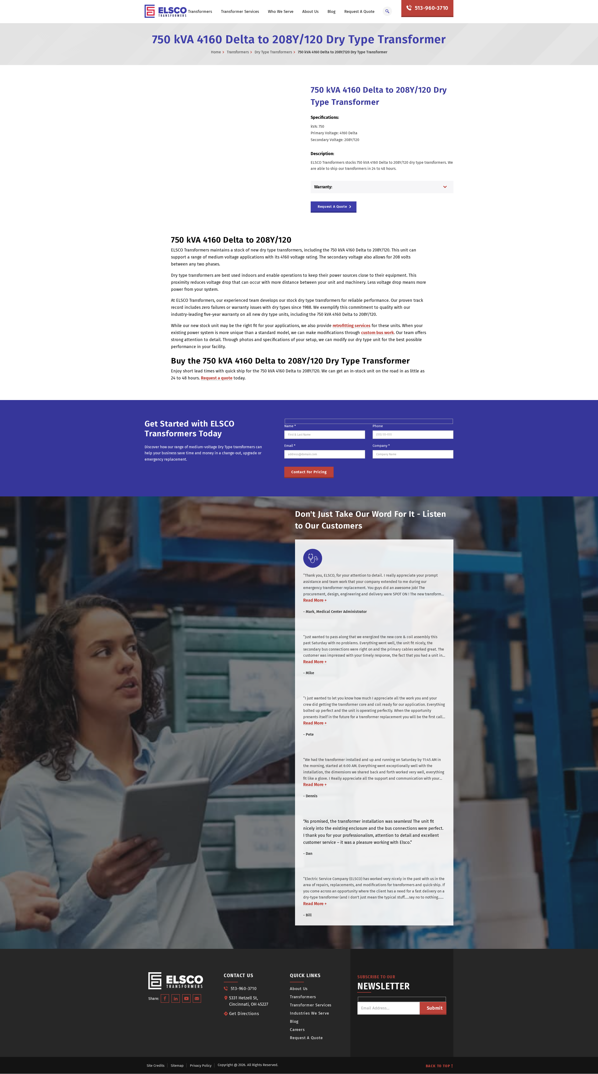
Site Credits (155, 1065)
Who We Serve (280, 11)
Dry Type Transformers (273, 52)
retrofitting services (351, 325)
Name (290, 426)
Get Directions (244, 1013)
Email (289, 446)
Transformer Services (240, 11)
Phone (378, 426)
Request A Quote (359, 11)
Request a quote (216, 378)
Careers (297, 1029)
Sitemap (177, 1065)
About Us (310, 11)
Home (216, 52)
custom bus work (377, 332)
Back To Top (439, 1066)
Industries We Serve (309, 1013)
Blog (331, 11)
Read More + (315, 600)
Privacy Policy (200, 1065)
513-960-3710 (430, 8)
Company (381, 446)
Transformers (200, 11)
